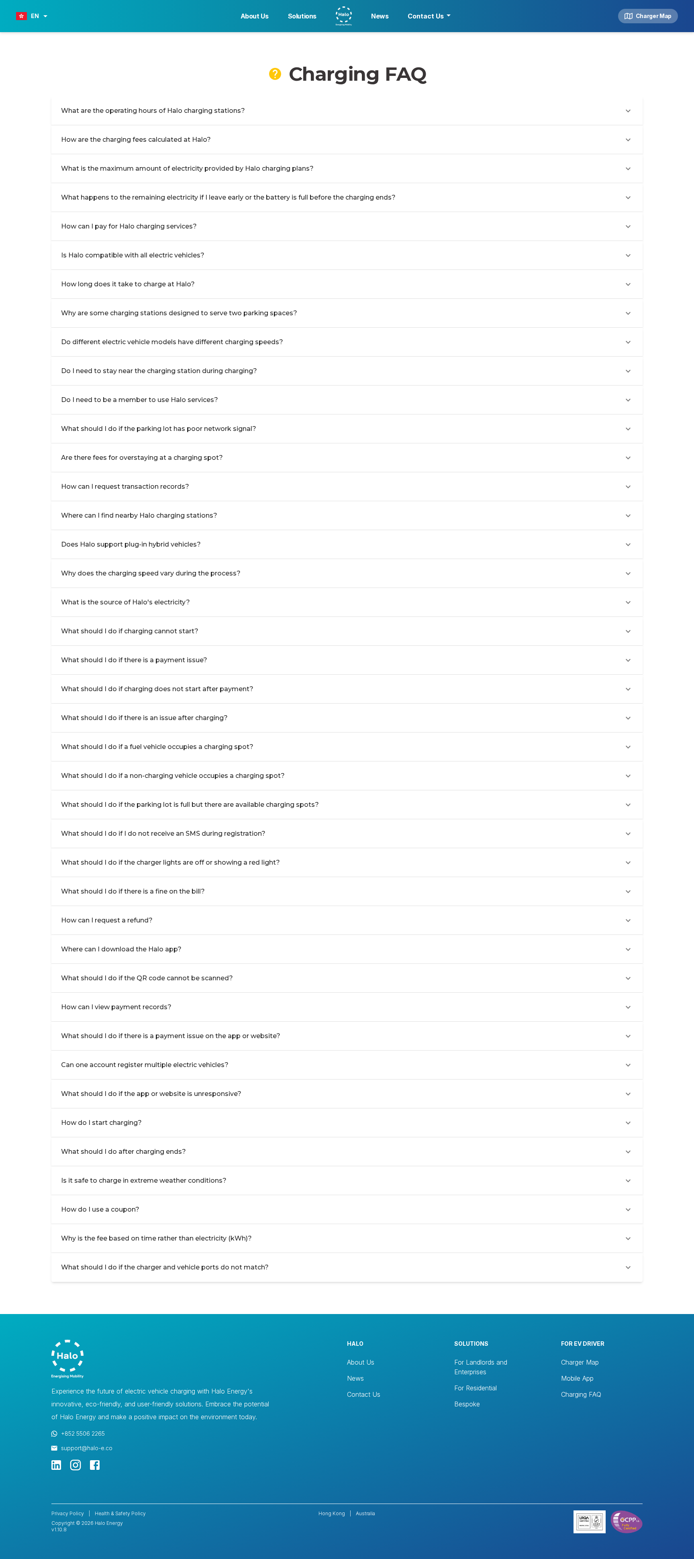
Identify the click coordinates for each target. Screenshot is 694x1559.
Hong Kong (331, 1513)
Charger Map (654, 15)
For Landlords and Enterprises (480, 1367)
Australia (365, 1513)
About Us (255, 16)
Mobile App (577, 1378)
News (379, 16)
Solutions (302, 16)
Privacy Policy (67, 1513)
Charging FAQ (581, 1394)
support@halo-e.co (86, 1448)
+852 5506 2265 (83, 1433)
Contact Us (426, 16)
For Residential (475, 1388)
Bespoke (467, 1404)
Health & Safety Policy (120, 1513)
